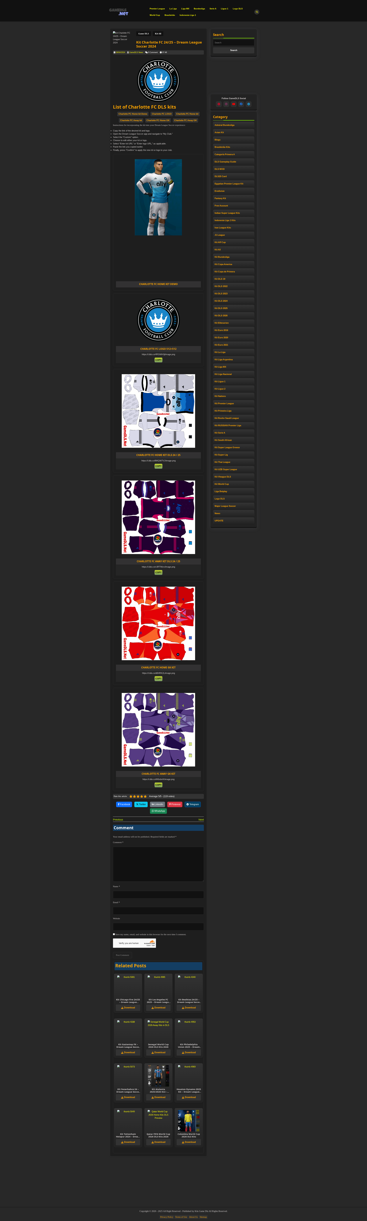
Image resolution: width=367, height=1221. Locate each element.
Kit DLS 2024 (221, 301)
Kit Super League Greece (227, 447)
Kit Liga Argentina (224, 359)
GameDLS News (136, 52)
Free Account (221, 205)
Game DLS (143, 33)
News (217, 513)
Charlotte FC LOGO (162, 114)
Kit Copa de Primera (225, 271)
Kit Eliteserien (222, 323)
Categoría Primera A (225, 154)
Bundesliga (199, 8)
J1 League (220, 235)
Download (129, 1007)
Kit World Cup (222, 484)
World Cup (155, 15)
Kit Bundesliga (222, 257)
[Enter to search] (256, 12)
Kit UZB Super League (226, 469)
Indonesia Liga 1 (188, 15)
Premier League (157, 8)
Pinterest (175, 804)
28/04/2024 (120, 52)
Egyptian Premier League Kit (229, 183)
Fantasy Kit (220, 198)
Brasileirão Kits (222, 147)
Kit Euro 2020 (221, 337)
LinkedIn (158, 804)
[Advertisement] (168, 260)
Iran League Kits (223, 227)
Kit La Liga (220, 352)
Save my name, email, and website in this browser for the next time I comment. (150, 934)
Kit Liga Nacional (223, 374)
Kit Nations (220, 396)
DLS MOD (220, 169)
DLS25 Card (221, 176)
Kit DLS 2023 (221, 293)
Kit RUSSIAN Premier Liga (228, 425)
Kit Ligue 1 (220, 381)
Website (116, 918)
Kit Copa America (223, 264)
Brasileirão (170, 15)
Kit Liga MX (220, 367)
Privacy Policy (166, 1217)
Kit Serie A (220, 433)
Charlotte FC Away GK (185, 120)
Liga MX (185, 8)
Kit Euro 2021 (221, 345)
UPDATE (219, 520)
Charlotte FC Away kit (131, 120)
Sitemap (203, 1217)
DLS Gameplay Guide (225, 161)
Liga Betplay (221, 491)
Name (116, 886)
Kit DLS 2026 (221, 315)
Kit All (158, 33)
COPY (158, 360)
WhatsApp (159, 811)
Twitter (142, 804)
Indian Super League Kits (227, 213)
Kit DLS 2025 (221, 308)
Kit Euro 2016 (221, 330)
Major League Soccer (225, 506)
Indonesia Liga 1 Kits (225, 220)
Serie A (213, 8)
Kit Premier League (224, 403)
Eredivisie (220, 191)
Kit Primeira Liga (223, 411)
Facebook (124, 804)
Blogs (217, 139)
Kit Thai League (222, 462)
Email (116, 902)
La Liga (173, 8)
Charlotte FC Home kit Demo (133, 114)
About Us (193, 1217)
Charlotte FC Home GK (158, 120)
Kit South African (223, 440)
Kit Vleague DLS (223, 476)
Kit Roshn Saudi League (227, 418)
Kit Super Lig (221, 454)
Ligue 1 (224, 8)
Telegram (194, 804)
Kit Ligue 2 (220, 389)
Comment (118, 842)
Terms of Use (181, 1217)
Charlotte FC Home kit (187, 114)
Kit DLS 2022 (221, 286)
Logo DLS (238, 8)
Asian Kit (219, 132)
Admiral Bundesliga (224, 125)
